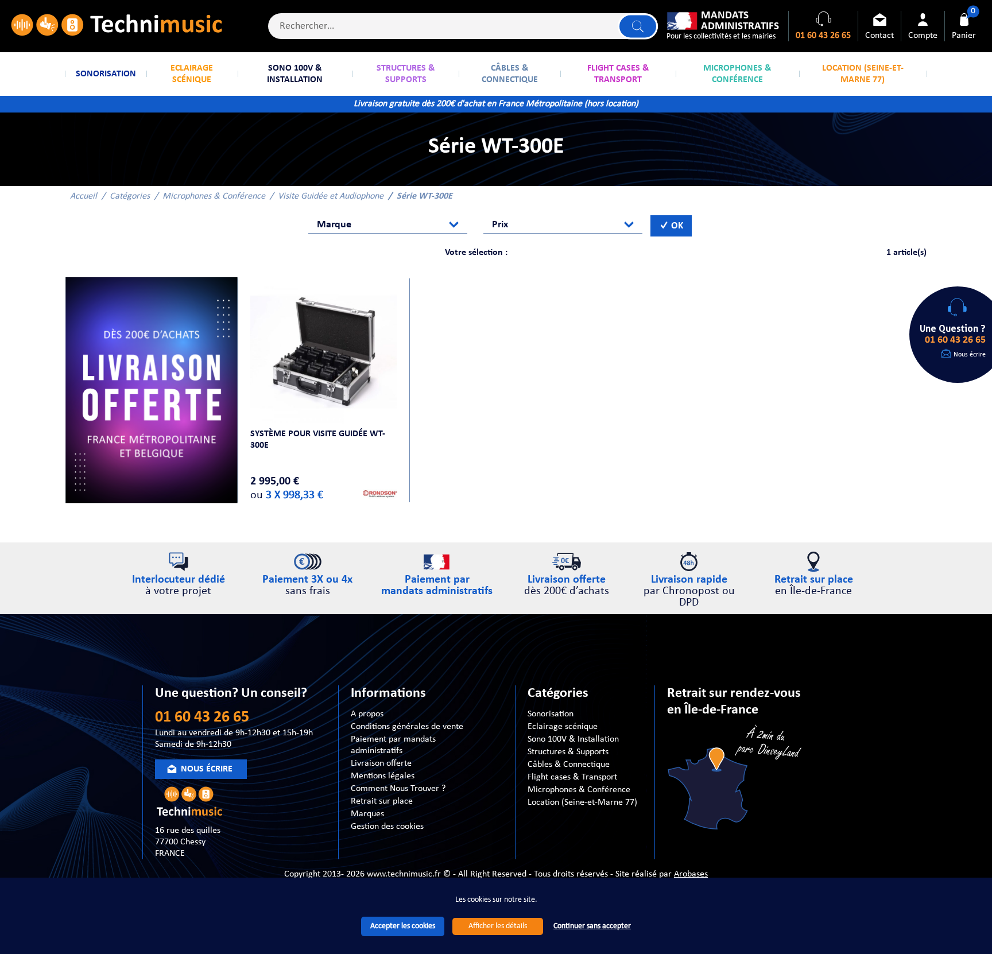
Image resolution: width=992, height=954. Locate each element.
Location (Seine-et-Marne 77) (582, 802)
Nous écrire (970, 354)
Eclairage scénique (563, 726)
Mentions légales (382, 776)
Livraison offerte (381, 763)
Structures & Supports (568, 752)
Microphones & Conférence (213, 196)
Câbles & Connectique (569, 764)
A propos (367, 714)
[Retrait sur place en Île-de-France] (736, 779)
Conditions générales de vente (407, 726)
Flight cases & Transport (572, 777)
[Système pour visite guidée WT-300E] (323, 351)
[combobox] (387, 224)
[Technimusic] (116, 26)
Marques (367, 814)
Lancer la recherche (638, 26)
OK (676, 226)
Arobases (691, 874)
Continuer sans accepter (592, 926)
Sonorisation (551, 714)
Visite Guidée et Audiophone (330, 196)
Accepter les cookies (402, 926)
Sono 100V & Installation (573, 739)
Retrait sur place (382, 801)
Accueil (83, 196)
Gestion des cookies (387, 826)
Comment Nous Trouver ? (398, 788)
